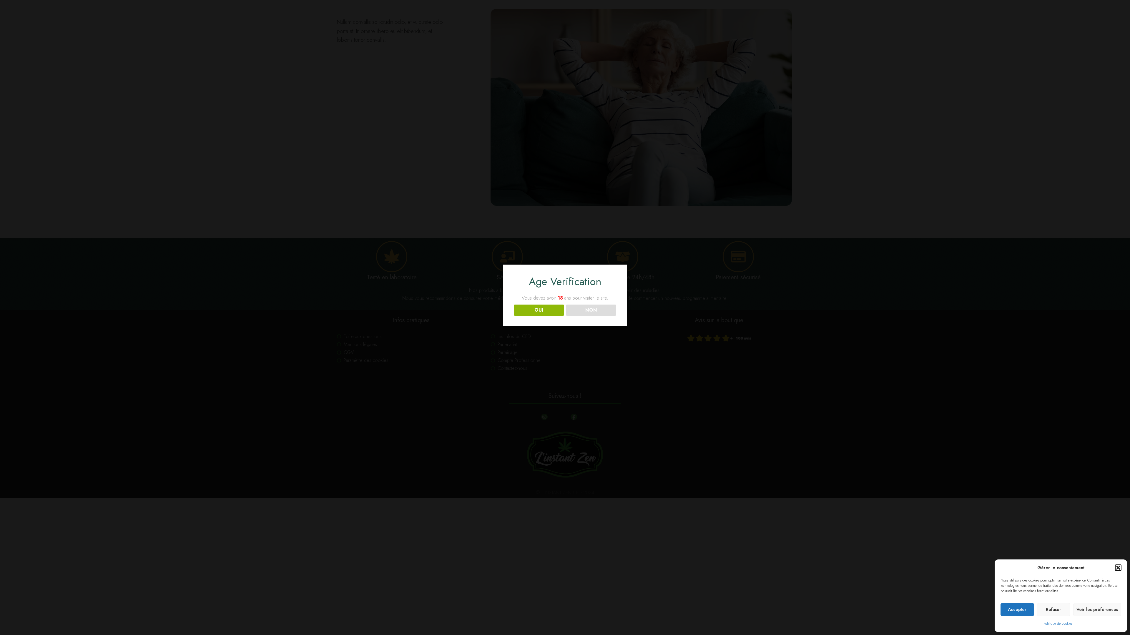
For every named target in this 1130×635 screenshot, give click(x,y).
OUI (538, 310)
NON (591, 310)
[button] (1118, 568)
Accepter (1017, 609)
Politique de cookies (1057, 623)
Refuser (1053, 609)
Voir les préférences (1097, 609)
